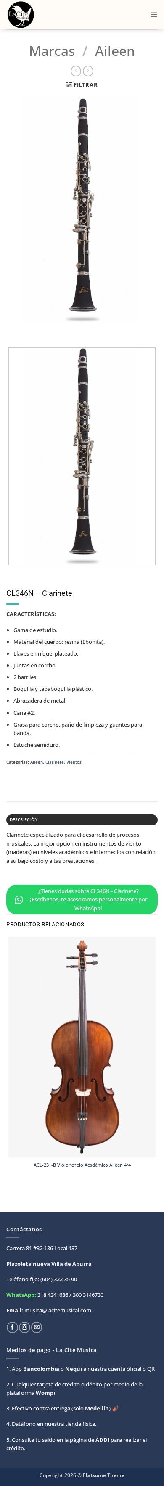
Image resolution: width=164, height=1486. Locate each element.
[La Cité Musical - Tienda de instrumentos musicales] (42, 14)
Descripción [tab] (24, 819)
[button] (154, 14)
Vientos (74, 762)
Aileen (115, 51)
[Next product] (76, 71)
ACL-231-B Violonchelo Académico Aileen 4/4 (82, 1165)
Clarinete (54, 762)
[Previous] (13, 329)
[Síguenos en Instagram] (24, 1327)
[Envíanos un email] (36, 1327)
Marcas (52, 51)
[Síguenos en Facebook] (12, 1327)
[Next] (31, 329)
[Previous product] (88, 71)
